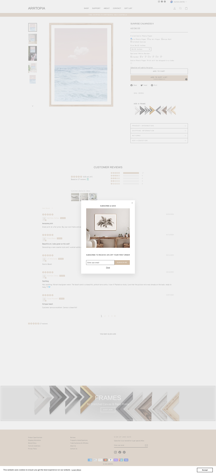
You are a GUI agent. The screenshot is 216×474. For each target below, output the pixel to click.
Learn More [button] (76, 470)
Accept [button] (205, 470)
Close (108, 268)
